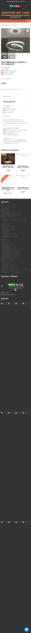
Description (7, 96)
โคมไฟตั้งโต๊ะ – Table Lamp (10, 247)
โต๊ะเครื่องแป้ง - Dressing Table (11, 236)
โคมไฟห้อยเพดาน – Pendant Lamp (19, 25)
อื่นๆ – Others (7, 262)
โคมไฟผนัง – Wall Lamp (9, 265)
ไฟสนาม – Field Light (9, 270)
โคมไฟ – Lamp (7, 25)
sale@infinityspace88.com (9, 294)
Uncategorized (5, 208)
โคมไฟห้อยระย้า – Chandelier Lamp (12, 254)
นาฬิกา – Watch (6, 210)
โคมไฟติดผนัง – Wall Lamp (10, 249)
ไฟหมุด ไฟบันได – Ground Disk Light (12, 272)
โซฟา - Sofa (6, 225)
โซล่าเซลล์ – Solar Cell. (7, 259)
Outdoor (6, 218)
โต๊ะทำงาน (6, 231)
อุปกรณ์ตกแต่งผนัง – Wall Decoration (11, 215)
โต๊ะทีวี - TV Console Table (10, 233)
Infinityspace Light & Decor (15, 13)
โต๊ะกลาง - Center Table (9, 226)
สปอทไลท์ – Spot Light (9, 243)
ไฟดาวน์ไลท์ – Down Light (10, 257)
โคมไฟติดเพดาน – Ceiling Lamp (11, 252)
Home (2, 25)
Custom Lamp (7, 241)
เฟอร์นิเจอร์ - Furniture (7, 216)
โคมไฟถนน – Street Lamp (10, 264)
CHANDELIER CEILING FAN (8, 207)
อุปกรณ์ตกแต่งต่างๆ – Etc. (8, 212)
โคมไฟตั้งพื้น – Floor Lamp (10, 246)
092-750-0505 (21, 1)
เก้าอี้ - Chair (7, 223)
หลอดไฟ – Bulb (7, 244)
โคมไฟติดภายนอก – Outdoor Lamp (12, 251)
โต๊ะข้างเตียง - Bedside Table (10, 229)
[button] (27, 30)
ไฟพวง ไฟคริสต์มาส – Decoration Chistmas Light (16, 269)
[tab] (7, 96)
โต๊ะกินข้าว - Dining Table (10, 228)
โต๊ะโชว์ (5, 238)
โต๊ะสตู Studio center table (10, 234)
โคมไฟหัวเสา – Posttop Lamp (11, 267)
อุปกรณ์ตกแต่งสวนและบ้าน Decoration (13, 213)
